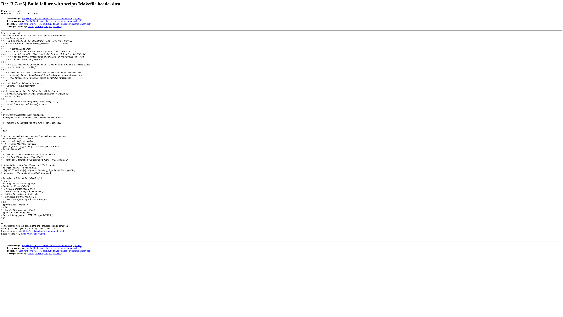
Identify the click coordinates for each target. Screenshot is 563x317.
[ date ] (30, 26)
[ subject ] (47, 26)
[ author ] (57, 26)
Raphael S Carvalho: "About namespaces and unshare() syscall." (52, 18)
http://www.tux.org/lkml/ (34, 233)
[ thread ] (38, 26)
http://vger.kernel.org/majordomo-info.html (44, 231)
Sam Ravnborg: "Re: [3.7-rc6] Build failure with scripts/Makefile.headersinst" (55, 24)
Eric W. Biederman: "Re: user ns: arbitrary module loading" (53, 21)
